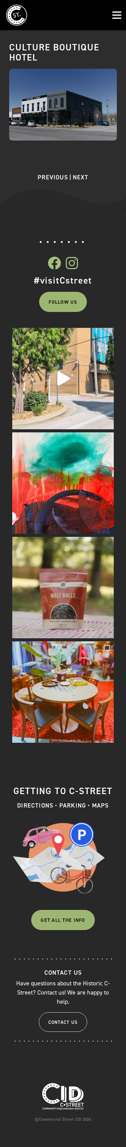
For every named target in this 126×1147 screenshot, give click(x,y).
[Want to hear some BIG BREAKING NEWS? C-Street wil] (63, 483)
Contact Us (63, 1022)
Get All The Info (63, 920)
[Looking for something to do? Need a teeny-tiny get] (63, 692)
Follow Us (63, 302)
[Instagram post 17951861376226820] (63, 378)
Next (80, 177)
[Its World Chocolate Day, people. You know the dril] (63, 587)
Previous (53, 177)
